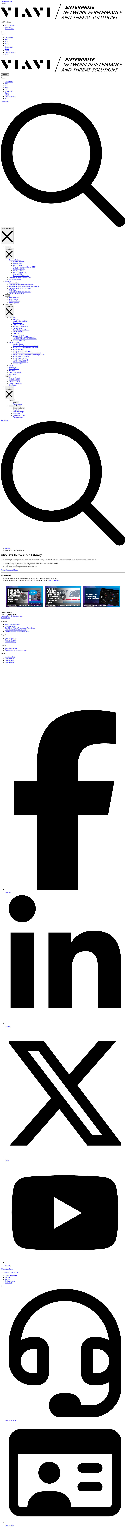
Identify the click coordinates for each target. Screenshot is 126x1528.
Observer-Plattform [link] (19, 261)
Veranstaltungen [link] (18, 417)
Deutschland (9, 47)
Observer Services (10, 638)
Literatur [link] (11, 365)
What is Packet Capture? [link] (20, 360)
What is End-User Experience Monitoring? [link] (26, 347)
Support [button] (8, 376)
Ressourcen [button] (9, 304)
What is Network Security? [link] (21, 356)
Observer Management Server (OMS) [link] (24, 267)
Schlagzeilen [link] (16, 413)
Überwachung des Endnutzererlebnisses (17, 631)
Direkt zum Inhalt (6, 1)
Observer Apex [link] (17, 263)
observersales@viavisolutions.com (11, 616)
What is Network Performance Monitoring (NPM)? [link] (28, 355)
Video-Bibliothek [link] (14, 369)
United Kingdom (10, 52)
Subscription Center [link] (19, 415)
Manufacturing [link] (17, 328)
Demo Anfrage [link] (13, 299)
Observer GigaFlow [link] (19, 269)
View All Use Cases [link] (19, 340)
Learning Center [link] (18, 344)
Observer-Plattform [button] (15, 260)
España (7, 49)
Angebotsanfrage (10, 657)
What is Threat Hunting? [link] (20, 362)
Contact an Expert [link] (14, 301)
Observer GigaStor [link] (18, 270)
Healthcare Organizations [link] (20, 326)
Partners (15, 402)
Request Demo (5, 618)
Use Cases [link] (16, 319)
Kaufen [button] (8, 295)
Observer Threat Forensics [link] (21, 276)
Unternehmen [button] (9, 387)
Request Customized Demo (9, 570)
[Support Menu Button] (1, 1286)
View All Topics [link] (18, 363)
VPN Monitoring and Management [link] (23, 337)
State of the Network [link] (15, 372)
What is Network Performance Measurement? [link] (27, 353)
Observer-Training (10, 642)
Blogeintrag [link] (12, 367)
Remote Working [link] (18, 331)
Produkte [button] (8, 247)
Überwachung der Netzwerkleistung (16, 630)
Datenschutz (8, 1283)
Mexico (7, 54)
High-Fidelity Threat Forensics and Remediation (20, 628)
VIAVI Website (9, 25)
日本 (6, 41)
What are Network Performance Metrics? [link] (25, 346)
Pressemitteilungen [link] (18, 412)
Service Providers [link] (18, 335)
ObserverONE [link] (17, 274)
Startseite (7, 548)
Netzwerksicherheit (11, 648)
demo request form (53, 580)
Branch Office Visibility (12, 624)
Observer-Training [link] (14, 381)
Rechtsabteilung (10, 1281)
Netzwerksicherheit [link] (15, 279)
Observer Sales (9, 29)
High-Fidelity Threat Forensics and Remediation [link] (24, 286)
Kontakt (7, 1277)
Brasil (6, 43)
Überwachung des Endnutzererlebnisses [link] (21, 285)
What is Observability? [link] (20, 358)
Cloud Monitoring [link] (14, 283)
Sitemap (7, 1279)
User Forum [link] (12, 374)
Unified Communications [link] (16, 293)
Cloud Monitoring (10, 626)
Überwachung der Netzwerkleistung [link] (20, 277)
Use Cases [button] (12, 317)
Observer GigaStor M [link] (19, 272)
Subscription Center (7, 1269)
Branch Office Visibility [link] (20, 321)
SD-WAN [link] (16, 333)
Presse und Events (18, 408)
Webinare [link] (12, 370)
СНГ (6, 45)
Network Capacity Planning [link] (21, 330)
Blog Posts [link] (16, 410)
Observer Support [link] (14, 378)
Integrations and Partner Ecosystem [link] (20, 288)
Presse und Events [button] (14, 406)
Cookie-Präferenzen (11, 1276)
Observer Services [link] (14, 380)
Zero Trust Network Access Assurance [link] (25, 339)
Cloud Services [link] (17, 323)
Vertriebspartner (10, 662)
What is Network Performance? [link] (22, 351)
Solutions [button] (8, 281)
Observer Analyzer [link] (18, 265)
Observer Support (10, 640)
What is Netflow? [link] (18, 349)
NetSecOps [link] (12, 290)
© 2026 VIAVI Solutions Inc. (10, 1272)
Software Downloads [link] (15, 383)
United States (9, 37)
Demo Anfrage (9, 658)
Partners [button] (11, 400)
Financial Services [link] (18, 324)
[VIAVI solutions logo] (63, 72)
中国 (6, 39)
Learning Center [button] (14, 342)
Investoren (8, 27)
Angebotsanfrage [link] (14, 297)
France (7, 50)
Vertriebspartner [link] (14, 302)
